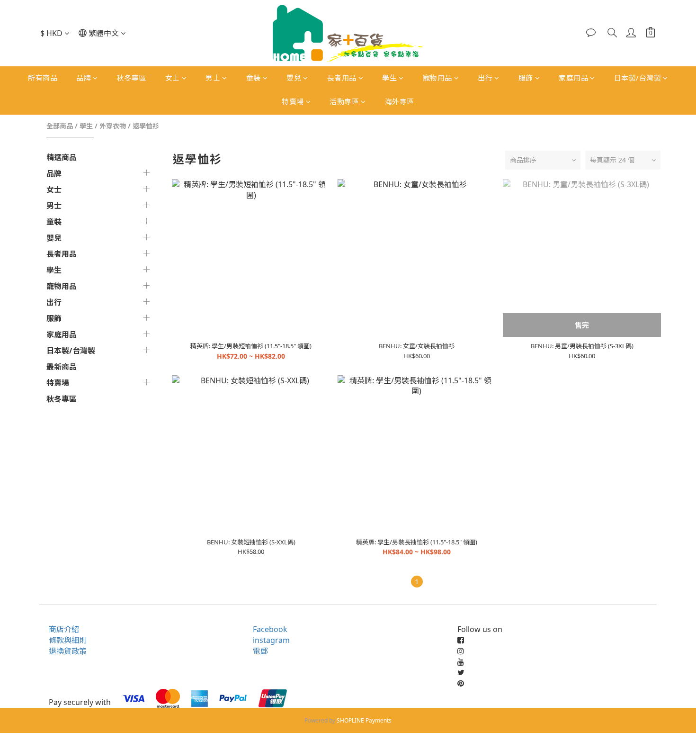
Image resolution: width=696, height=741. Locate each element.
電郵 (260, 651)
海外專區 (399, 101)
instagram (271, 640)
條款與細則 (68, 640)
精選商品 (61, 157)
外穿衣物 (112, 125)
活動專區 (344, 101)
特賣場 (293, 101)
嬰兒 (293, 77)
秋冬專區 (131, 77)
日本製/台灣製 (637, 77)
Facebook (270, 629)
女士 (172, 77)
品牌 (83, 77)
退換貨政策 (68, 651)
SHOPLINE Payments (364, 720)
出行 (485, 77)
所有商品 (42, 77)
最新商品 (61, 366)
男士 (212, 77)
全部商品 (59, 125)
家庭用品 (573, 77)
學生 (389, 77)
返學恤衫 (146, 125)
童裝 (253, 77)
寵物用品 (437, 77)
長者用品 (342, 77)
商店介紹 (64, 629)
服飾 (525, 77)
